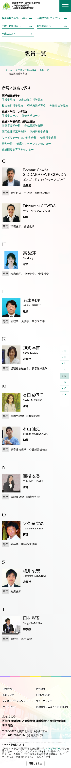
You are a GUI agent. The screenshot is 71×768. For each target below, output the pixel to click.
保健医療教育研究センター (18, 149)
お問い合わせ (43, 694)
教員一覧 (44, 70)
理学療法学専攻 (36, 105)
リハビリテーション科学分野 (19, 137)
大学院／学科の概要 (26, 70)
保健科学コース (31, 115)
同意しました (35, 763)
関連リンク (8, 694)
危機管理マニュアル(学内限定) (52, 706)
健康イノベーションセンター (34, 143)
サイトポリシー (52, 748)
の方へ (11, 26)
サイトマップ (10, 706)
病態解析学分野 (39, 131)
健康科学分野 (48, 137)
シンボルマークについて (15, 700)
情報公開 (40, 688)
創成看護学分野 (33, 125)
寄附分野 (7, 143)
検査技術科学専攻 (12, 105)
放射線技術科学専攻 (31, 99)
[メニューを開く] (65, 4)
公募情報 (7, 688)
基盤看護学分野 (11, 125)
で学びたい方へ (14, 18)
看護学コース (10, 115)
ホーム (8, 70)
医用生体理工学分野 (14, 131)
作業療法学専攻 (59, 105)
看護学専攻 (8, 99)
